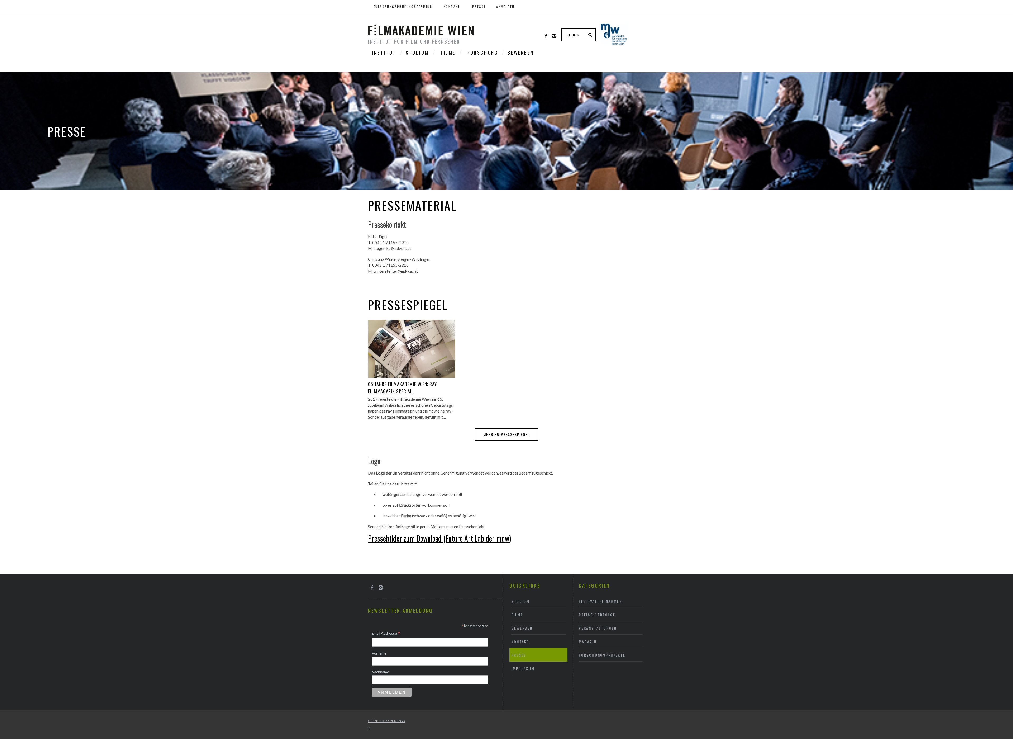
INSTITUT (384, 52)
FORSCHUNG (482, 52)
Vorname (379, 653)
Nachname (380, 672)
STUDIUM (417, 52)
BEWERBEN (521, 52)
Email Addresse (386, 634)
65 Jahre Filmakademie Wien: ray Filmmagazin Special (402, 388)
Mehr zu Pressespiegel (506, 434)
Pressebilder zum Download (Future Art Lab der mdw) (439, 538)
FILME (448, 52)
